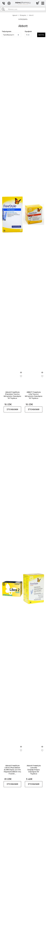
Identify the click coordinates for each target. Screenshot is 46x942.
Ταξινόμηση (6, 31)
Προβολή (28, 31)
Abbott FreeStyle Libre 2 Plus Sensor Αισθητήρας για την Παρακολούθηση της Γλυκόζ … (12, 770)
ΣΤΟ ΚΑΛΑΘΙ (12, 409)
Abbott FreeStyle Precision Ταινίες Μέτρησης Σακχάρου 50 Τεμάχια (12, 395)
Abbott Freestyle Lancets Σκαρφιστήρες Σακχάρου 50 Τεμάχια (34, 770)
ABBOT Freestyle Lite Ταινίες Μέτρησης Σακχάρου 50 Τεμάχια (33, 395)
